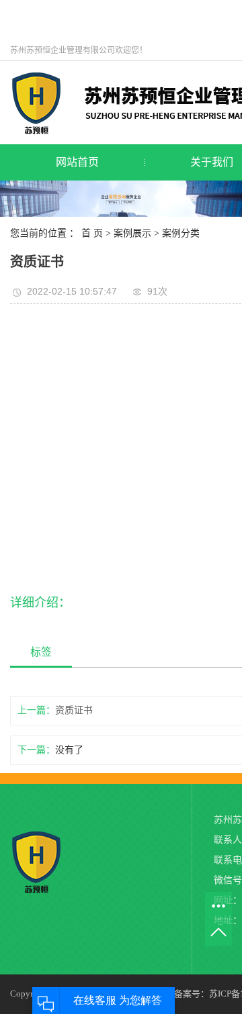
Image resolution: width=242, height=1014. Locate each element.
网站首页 (77, 162)
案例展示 (132, 233)
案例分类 (181, 233)
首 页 (92, 233)
